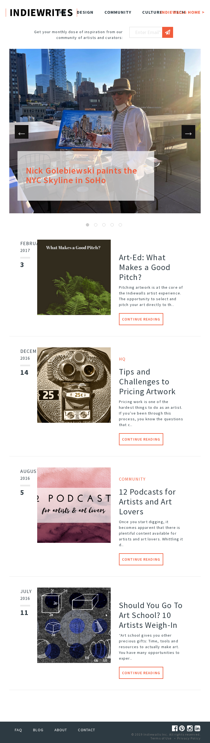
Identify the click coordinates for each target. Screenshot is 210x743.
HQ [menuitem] (62, 12)
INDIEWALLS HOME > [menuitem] (182, 12)
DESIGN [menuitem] (85, 12)
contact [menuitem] (86, 729)
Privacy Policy (189, 738)
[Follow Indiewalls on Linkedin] (198, 728)
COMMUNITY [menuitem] (117, 12)
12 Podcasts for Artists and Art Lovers (147, 501)
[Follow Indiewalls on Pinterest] (183, 728)
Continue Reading (141, 319)
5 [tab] (120, 224)
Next (188, 132)
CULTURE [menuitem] (152, 12)
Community (132, 479)
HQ (122, 359)
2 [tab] (95, 224)
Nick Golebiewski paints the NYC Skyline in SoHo (81, 175)
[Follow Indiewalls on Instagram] (191, 728)
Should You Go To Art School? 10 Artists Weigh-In (151, 615)
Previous (21, 132)
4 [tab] (112, 224)
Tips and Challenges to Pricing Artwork (147, 381)
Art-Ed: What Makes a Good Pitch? (144, 267)
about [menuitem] (60, 729)
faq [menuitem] (18, 729)
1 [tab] (87, 224)
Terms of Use (160, 738)
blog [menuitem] (38, 729)
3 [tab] (104, 224)
